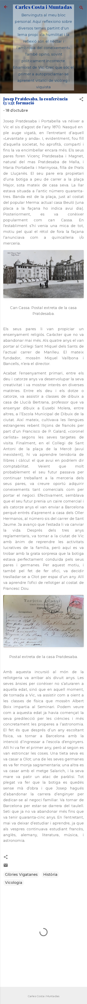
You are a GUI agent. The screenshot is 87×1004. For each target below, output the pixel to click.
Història (50, 874)
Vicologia (13, 882)
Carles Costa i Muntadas (43, 7)
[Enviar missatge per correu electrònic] (5, 866)
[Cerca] (81, 8)
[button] (81, 100)
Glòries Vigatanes (21, 874)
